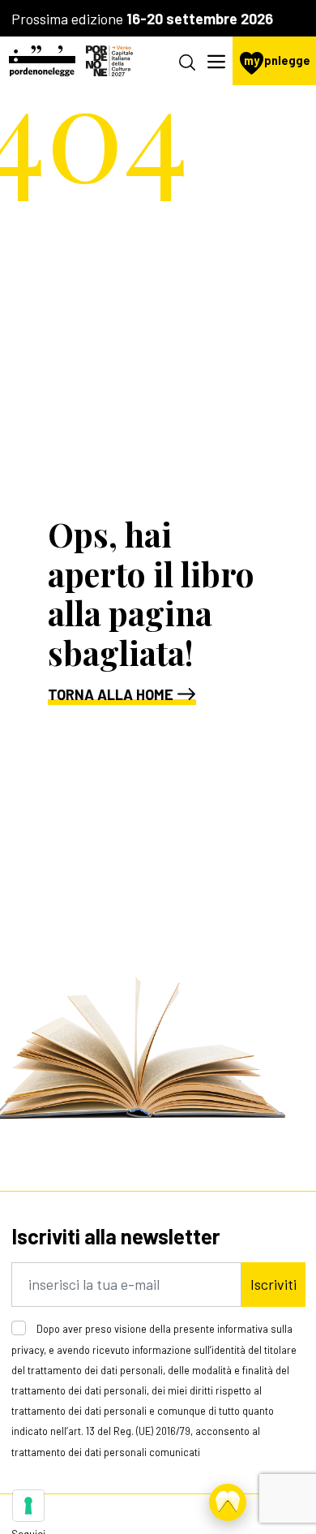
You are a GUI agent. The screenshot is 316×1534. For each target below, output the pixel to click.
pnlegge (277, 60)
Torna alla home (110, 694)
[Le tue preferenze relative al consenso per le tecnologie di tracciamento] (28, 1505)
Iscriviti (273, 1284)
